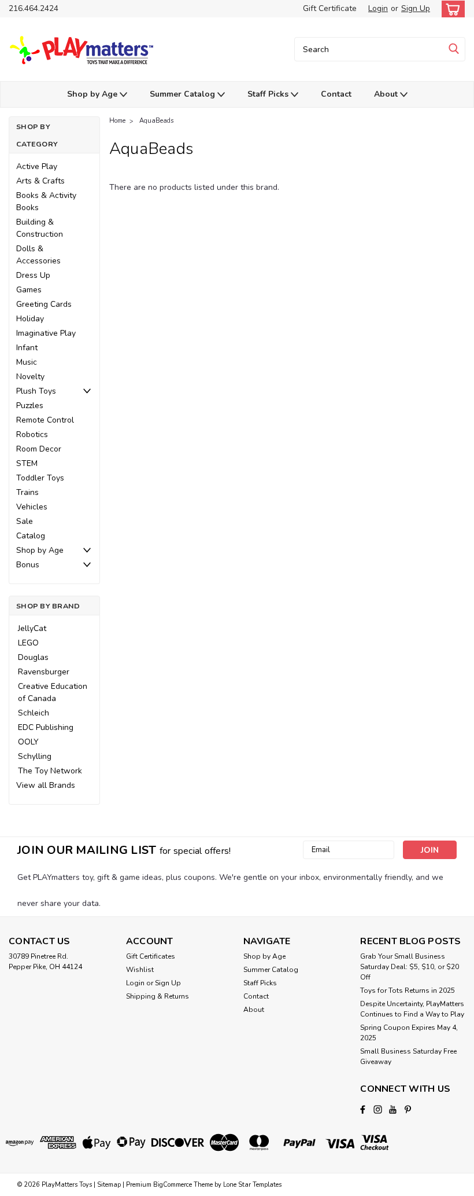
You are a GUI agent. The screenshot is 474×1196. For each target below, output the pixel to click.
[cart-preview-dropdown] (450, 9)
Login (378, 8)
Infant (27, 347)
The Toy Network (50, 770)
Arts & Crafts (40, 180)
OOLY (28, 741)
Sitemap (109, 1184)
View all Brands (45, 785)
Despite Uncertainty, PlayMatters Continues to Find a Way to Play (412, 1009)
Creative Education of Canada (52, 692)
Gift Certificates (150, 956)
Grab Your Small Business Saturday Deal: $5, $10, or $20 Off (409, 967)
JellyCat (32, 628)
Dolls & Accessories (38, 254)
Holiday (30, 318)
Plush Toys (36, 391)
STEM (27, 463)
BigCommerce (172, 1184)
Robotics (32, 434)
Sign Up (415, 8)
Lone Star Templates (252, 1184)
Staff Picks (269, 94)
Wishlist (140, 969)
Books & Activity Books (46, 201)
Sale (24, 521)
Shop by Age (93, 94)
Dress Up (33, 275)
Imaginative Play (46, 333)
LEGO (28, 642)
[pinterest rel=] (407, 1109)
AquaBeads (156, 120)
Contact (336, 94)
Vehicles (31, 506)
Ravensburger (43, 671)
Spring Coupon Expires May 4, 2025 (409, 1033)
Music (26, 362)
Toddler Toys (40, 477)
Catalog (30, 535)
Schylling (34, 756)
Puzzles (29, 405)
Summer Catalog (183, 94)
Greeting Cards (44, 304)
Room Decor (38, 448)
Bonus (27, 564)
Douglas (33, 657)
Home (117, 120)
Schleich (33, 712)
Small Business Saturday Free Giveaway (408, 1056)
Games (29, 289)
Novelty (30, 376)
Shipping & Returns (157, 996)
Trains (27, 492)
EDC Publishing (45, 727)
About (387, 94)
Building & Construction (39, 228)
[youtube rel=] (392, 1109)
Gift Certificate (330, 8)
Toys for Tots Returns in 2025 (407, 990)
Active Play (36, 166)
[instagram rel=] (377, 1109)
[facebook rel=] (362, 1109)
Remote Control (45, 419)
